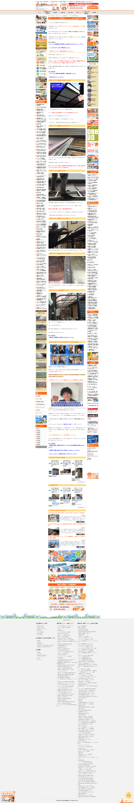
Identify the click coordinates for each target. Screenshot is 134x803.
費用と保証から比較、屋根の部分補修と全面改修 (93, 217)
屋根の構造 (80, 699)
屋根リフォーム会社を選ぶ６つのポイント (93, 265)
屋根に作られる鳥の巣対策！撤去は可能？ (65, 698)
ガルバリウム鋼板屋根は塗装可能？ (93, 183)
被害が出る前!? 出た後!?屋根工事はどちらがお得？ (93, 328)
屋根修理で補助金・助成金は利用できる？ (92, 308)
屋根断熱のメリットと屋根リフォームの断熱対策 (41, 296)
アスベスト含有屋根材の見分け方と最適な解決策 (41, 224)
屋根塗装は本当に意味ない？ (40, 113)
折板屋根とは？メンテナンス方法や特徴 (93, 241)
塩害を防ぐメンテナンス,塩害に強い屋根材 (41, 242)
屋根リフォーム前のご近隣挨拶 (63, 636)
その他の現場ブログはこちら (81, 548)
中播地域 (38, 436)
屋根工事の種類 (92, 63)
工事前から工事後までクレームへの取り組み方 (93, 323)
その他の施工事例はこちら (81, 482)
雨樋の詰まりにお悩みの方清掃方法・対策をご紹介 (93, 376)
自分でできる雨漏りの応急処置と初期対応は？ (93, 300)
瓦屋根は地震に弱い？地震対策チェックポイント (93, 284)
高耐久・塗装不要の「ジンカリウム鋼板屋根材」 (87, 728)
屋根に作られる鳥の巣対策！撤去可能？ (93, 382)
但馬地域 (38, 440)
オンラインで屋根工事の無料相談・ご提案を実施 (93, 315)
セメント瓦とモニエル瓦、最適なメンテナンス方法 (87, 676)
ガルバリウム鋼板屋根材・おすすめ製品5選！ (86, 649)
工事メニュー (78, 12)
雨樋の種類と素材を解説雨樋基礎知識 (41, 299)
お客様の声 (63, 12)
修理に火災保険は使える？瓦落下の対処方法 (93, 275)
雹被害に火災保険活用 (82, 793)
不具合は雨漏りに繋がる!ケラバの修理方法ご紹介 (41, 129)
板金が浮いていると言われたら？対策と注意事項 (93, 339)
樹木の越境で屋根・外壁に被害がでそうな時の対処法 (93, 344)
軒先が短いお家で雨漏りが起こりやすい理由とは (41, 221)
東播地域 (38, 432)
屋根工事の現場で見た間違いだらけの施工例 (92, 289)
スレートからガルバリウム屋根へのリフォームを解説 (93, 177)
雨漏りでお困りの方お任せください (64, 633)
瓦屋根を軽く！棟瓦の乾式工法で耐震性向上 (86, 717)
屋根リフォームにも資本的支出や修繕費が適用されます (67, 672)
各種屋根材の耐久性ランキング (84, 755)
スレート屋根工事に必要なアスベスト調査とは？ (41, 302)
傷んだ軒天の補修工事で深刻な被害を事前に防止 (41, 135)
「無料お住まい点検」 (67, 424)
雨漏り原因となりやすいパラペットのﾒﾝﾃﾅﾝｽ (41, 147)
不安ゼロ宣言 (39, 630)
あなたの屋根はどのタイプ (83, 628)
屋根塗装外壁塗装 (93, 99)
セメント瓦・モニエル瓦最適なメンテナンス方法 (41, 161)
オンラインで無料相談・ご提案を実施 (64, 627)
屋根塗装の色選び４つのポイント (91, 292)
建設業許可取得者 (40, 401)
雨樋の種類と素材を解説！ (62, 700)
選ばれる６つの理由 (40, 627)
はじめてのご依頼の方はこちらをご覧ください (65, 625)
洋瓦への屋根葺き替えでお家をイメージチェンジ (41, 251)
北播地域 (38, 434)
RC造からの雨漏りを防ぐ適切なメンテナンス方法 (42, 282)
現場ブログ (53, 15)
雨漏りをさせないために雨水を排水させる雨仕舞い (87, 781)
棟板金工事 (94, 95)
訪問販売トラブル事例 (92, 333)
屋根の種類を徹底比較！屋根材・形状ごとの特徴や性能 (88, 664)
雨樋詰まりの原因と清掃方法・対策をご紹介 (65, 695)
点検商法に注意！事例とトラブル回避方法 (65, 638)
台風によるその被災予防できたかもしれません (93, 270)
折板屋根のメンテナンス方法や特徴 (84, 673)
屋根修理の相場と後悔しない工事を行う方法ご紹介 (66, 665)
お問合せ (38, 410)
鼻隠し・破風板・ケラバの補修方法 (41, 126)
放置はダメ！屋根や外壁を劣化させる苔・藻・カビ (87, 772)
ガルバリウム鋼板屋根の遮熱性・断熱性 (93, 185)
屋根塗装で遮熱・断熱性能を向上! (92, 297)
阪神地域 (38, 430)
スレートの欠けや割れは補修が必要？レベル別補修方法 (88, 670)
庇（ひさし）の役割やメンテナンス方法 (41, 285)
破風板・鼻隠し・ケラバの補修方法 (84, 681)
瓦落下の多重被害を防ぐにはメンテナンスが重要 (93, 273)
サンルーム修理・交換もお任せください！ (93, 368)
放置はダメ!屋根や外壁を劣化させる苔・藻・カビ (41, 245)
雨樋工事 (93, 81)
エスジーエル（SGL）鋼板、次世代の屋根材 (86, 763)
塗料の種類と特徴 (92, 405)
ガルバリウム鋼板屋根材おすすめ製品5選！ (93, 191)
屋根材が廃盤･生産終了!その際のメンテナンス (41, 248)
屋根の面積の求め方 (40, 187)
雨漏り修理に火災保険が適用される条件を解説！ (93, 303)
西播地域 (38, 438)
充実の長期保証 (39, 633)
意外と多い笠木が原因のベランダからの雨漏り (41, 132)
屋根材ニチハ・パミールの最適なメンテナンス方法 (93, 249)
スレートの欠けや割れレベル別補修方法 (92, 233)
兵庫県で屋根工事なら (41, 404)
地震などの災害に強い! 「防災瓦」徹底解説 (92, 286)
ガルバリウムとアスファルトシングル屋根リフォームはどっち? (42, 254)
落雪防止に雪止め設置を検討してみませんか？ (65, 689)
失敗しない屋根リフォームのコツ (92, 208)
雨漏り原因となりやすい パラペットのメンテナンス (66, 683)
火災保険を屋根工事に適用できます (64, 650)
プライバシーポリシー (41, 407)
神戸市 (38, 428)
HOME (49, 15)
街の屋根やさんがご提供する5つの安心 (47, 12)
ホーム (39, 12)
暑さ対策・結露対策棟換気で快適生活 (85, 710)
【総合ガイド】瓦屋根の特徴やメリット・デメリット (87, 663)
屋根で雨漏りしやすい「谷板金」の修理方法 (41, 216)
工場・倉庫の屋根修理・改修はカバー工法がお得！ (93, 371)
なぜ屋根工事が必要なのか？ (93, 206)
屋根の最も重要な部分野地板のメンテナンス (41, 231)
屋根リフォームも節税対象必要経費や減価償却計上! (93, 395)
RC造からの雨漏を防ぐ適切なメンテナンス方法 (86, 730)
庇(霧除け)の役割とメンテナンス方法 (40, 173)
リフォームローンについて (62, 671)
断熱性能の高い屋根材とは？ (40, 293)
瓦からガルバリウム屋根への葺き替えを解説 (93, 180)
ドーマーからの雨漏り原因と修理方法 (41, 287)
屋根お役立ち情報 (91, 267)
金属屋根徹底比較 (81, 760)
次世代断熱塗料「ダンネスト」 (91, 295)
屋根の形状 (39, 192)
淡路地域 (38, 444)
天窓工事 (93, 104)
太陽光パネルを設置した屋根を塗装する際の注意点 (66, 701)
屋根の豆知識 (81, 752)
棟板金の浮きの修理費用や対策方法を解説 (41, 121)
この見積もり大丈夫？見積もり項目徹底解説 (92, 326)
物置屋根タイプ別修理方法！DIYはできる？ (92, 365)
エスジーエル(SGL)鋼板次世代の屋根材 (41, 264)
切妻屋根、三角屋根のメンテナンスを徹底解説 (41, 198)
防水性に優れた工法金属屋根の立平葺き (40, 179)
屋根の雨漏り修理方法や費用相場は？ (41, 279)
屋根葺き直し (94, 90)
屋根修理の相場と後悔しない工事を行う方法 (92, 211)
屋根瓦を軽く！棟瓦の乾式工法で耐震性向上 (92, 281)
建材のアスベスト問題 (82, 725)
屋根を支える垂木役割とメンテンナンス (41, 276)
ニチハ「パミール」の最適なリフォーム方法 (86, 639)
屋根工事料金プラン (61, 630)
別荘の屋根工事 (91, 389)
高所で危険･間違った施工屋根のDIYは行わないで (42, 273)
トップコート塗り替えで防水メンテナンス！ (41, 305)
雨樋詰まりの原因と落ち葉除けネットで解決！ (93, 379)
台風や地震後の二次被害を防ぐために (93, 278)
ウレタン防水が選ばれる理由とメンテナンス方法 (41, 141)
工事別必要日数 (91, 262)
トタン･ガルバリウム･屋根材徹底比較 (41, 258)
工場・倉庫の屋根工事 (92, 384)
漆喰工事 (93, 76)
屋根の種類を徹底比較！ (90, 225)
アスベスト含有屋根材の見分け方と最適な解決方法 (87, 722)
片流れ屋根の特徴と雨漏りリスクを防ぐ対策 (41, 195)
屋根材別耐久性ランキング (40, 239)
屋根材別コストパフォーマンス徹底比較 (41, 236)
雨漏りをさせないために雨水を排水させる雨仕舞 (41, 214)
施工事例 (55, 12)
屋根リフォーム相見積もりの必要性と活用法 (65, 668)
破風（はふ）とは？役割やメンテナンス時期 (41, 308)
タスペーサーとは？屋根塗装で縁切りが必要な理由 (87, 688)
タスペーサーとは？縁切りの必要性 (40, 138)
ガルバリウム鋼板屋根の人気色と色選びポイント (87, 660)
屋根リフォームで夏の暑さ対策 (63, 653)
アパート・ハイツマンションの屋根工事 (92, 387)
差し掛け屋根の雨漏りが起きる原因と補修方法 (41, 201)
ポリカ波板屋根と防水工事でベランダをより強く (93, 374)
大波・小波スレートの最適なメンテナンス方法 (41, 170)
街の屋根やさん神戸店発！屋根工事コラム (44, 646)
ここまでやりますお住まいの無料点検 (86, 12)
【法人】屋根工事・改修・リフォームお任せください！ (67, 659)
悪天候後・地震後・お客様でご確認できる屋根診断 (87, 631)
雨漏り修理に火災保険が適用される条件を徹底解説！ (87, 796)
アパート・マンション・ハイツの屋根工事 (65, 656)
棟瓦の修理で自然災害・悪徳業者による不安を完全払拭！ (88, 696)
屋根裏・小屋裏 (40, 203)
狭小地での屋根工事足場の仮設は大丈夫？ (92, 257)
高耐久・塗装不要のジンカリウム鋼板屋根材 (41, 270)
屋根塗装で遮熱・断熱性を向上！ (84, 713)
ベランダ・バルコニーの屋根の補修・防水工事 (65, 651)
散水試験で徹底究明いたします (63, 645)
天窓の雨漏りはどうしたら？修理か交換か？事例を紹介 (88, 682)
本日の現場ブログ (40, 643)
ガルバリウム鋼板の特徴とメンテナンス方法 (41, 267)
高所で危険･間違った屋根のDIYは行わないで (86, 731)
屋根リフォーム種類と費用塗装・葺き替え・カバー (93, 227)
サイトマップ (39, 412)
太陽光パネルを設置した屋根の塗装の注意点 (93, 244)
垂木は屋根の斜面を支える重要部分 (64, 677)
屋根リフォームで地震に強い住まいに (64, 648)
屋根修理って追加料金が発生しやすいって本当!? (93, 342)
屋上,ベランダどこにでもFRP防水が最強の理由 (41, 150)
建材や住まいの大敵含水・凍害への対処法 (41, 209)
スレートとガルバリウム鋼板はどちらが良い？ (93, 175)
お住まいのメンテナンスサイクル (84, 745)
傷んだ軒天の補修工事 (82, 740)
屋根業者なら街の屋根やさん (42, 655)
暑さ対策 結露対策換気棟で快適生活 (40, 206)
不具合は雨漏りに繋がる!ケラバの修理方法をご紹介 (87, 690)
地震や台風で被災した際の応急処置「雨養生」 (41, 182)
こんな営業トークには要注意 (92, 331)
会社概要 (94, 12)
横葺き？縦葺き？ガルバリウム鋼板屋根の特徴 (93, 194)
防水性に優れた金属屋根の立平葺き (84, 764)
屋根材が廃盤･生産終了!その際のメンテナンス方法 (87, 693)
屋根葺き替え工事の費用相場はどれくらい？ (93, 214)
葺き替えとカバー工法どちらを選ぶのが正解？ (93, 222)
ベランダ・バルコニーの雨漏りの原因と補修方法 (41, 156)
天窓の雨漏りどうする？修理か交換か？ (41, 290)
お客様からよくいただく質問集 (84, 636)
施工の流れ (71, 12)
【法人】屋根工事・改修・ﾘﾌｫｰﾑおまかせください (93, 392)
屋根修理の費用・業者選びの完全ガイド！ (41, 110)
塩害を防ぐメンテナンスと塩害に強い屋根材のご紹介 (87, 770)
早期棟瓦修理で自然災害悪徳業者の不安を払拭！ (41, 167)
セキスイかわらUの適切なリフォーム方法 (85, 637)
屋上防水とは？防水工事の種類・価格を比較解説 (41, 153)
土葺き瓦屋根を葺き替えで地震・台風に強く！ (41, 164)
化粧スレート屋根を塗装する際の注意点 (92, 247)
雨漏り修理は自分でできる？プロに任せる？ (41, 116)
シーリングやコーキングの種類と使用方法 (41, 176)
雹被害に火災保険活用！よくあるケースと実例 (93, 305)
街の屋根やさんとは (40, 625)
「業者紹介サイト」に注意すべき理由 (92, 350)
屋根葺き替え (94, 67)
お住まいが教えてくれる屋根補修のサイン (93, 219)
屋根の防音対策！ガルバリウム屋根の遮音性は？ (93, 199)
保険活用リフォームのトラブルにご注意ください (93, 347)
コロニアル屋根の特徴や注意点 (91, 236)
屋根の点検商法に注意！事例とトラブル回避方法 (93, 336)
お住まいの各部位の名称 (41, 107)
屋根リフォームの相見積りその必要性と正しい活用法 (93, 317)
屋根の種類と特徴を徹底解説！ (40, 105)
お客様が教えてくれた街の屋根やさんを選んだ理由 (45, 645)
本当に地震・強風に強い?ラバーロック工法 (42, 185)
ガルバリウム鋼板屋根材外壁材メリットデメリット (93, 196)
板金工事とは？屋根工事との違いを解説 (41, 118)
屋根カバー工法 (95, 72)
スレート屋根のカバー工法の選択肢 (93, 230)
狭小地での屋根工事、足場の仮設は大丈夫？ (86, 645)
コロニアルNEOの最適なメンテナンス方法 (93, 255)
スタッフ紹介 (39, 398)
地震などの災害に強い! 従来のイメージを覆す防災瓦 (87, 720)
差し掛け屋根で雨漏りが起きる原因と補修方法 (86, 780)
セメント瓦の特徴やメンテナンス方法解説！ (41, 159)
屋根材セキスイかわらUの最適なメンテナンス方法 (93, 252)
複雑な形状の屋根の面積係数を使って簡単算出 (41, 190)
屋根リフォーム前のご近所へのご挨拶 (92, 320)
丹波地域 (38, 442)
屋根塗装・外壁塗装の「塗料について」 (85, 633)
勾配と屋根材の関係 (40, 211)
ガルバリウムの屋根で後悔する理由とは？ (41, 261)
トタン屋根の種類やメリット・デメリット (92, 238)
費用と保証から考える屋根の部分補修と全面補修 (66, 674)
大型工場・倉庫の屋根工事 (62, 654)
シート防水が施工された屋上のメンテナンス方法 (41, 144)
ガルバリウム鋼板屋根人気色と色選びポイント (93, 188)
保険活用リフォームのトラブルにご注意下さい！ (87, 767)
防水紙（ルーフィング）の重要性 (84, 751)
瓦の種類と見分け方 (40, 219)
